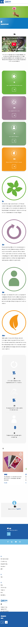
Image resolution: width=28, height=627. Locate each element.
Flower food (2, 566)
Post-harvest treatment (4, 559)
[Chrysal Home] (8, 1)
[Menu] (2, 1)
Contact (8, 583)
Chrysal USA (18, 509)
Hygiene (2, 569)
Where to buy (3, 587)
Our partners (2, 590)
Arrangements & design (4, 564)
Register (9, 534)
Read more (5, 482)
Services (8, 574)
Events (1, 592)
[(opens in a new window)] (7, 542)
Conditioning (3, 561)
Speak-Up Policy (3, 595)
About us (1, 585)
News (1, 577)
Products (8, 556)
